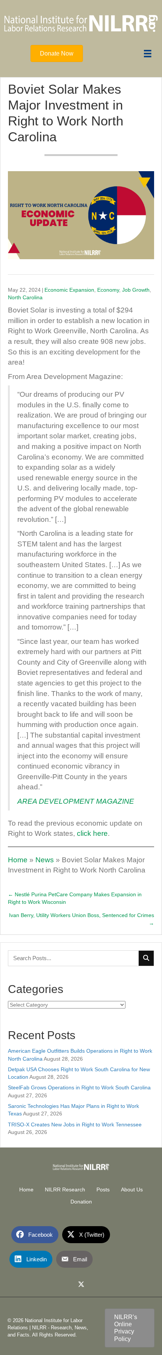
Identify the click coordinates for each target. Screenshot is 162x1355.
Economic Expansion (69, 290)
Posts (103, 1189)
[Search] (146, 958)
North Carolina (25, 297)
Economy (108, 290)
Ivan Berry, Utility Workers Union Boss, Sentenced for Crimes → (81, 919)
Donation (81, 1202)
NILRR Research (65, 1189)
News (44, 860)
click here (92, 833)
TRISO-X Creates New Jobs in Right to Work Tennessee (75, 1124)
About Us (132, 1189)
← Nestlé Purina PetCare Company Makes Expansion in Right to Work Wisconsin (75, 898)
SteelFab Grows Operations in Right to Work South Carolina (79, 1087)
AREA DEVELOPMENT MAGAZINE (75, 801)
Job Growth (136, 290)
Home (18, 860)
